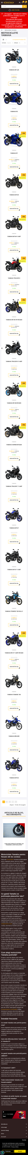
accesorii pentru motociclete (9, 1009)
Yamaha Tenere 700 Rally (14, 611)
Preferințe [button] (8, 1151)
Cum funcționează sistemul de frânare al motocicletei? (14, 844)
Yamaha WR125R (14, 736)
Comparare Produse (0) (19, 39)
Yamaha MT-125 (14, 70)
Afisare (16, 43)
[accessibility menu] (2, 1152)
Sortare (4, 43)
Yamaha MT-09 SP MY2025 (14, 319)
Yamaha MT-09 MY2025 (14, 403)
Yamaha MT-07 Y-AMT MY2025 (14, 653)
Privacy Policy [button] (15, 1146)
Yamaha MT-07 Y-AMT (14, 569)
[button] (24, 834)
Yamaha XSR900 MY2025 (14, 444)
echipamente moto (6, 924)
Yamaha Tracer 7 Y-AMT (14, 486)
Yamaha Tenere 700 (14, 694)
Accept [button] (20, 1151)
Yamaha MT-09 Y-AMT (14, 236)
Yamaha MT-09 (14, 195)
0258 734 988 (15, 10)
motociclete (10, 859)
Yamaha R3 (14, 111)
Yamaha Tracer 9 (14, 278)
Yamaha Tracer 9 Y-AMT (14, 361)
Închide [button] (24, 1140)
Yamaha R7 (14, 153)
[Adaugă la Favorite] (12, 62)
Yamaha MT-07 (14, 528)
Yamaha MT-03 (14, 778)
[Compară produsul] (16, 62)
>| (15, 802)
